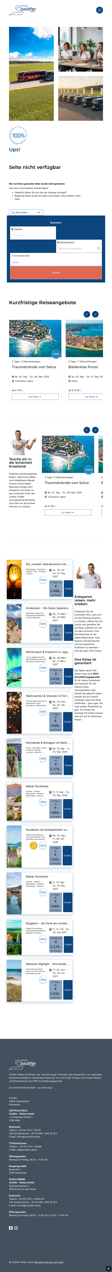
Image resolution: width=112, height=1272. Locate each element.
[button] (87, 314)
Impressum (14, 1104)
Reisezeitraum (66, 242)
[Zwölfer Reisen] (22, 10)
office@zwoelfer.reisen (28, 1136)
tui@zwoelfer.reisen (27, 1149)
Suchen (56, 272)
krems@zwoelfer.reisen (29, 1205)
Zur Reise (34, 396)
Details (68, 588)
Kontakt (13, 1098)
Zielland (17, 229)
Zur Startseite (19, 212)
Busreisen (56, 222)
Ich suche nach (21, 255)
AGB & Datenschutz (19, 1101)
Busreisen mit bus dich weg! (48, 1262)
